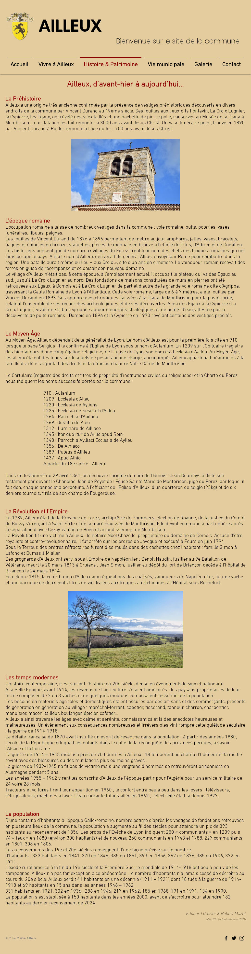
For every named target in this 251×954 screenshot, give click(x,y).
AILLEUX (70, 26)
